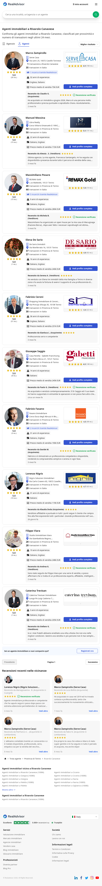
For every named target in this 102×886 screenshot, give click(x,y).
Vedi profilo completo (82, 86)
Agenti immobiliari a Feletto (14, 785)
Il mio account (80, 4)
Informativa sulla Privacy (63, 853)
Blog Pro (7, 868)
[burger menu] (96, 4)
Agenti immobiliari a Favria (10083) (69, 782)
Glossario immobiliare (13, 854)
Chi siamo (56, 834)
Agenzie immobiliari (12, 842)
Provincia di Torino (32, 758)
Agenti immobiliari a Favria (66, 779)
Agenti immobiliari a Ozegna (15, 779)
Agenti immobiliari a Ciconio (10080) (70, 775)
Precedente (9, 662)
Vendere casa (9, 846)
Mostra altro (7, 789)
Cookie (55, 857)
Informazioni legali (60, 860)
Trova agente (15, 758)
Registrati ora (87, 651)
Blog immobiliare (10, 850)
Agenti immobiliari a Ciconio (66, 772)
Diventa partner (10, 864)
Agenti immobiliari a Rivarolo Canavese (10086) (23, 772)
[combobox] (51, 14)
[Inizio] (5, 759)
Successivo (93, 662)
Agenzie (10, 43)
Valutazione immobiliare (14, 834)
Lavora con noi (58, 838)
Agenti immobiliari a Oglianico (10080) (71, 785)
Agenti (25, 43)
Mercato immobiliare (12, 838)
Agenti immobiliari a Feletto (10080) (18, 782)
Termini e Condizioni (61, 849)
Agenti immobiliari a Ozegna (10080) (18, 775)
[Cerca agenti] (96, 14)
